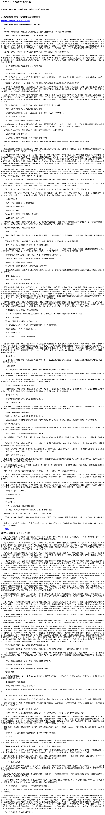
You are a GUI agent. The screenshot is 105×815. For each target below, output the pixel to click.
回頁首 (7, 529)
